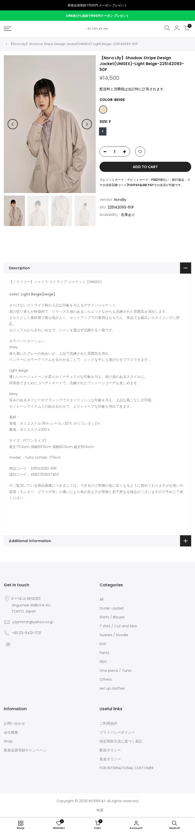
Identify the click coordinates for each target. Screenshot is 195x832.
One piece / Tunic (116, 670)
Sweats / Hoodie (114, 634)
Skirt (103, 661)
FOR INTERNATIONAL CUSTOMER (127, 767)
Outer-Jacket (112, 608)
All (101, 599)
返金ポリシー (110, 759)
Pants (104, 652)
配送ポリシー (110, 750)
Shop (8, 741)
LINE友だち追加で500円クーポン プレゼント (97, 15)
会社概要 (11, 732)
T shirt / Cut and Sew (118, 626)
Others (106, 679)
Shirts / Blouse (112, 617)
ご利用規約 (108, 723)
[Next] (87, 124)
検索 (100, 810)
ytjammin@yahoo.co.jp (32, 622)
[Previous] (13, 124)
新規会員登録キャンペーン (25, 750)
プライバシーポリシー (117, 732)
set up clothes (112, 688)
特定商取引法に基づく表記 (121, 741)
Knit (103, 643)
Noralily (120, 199)
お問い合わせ (14, 723)
